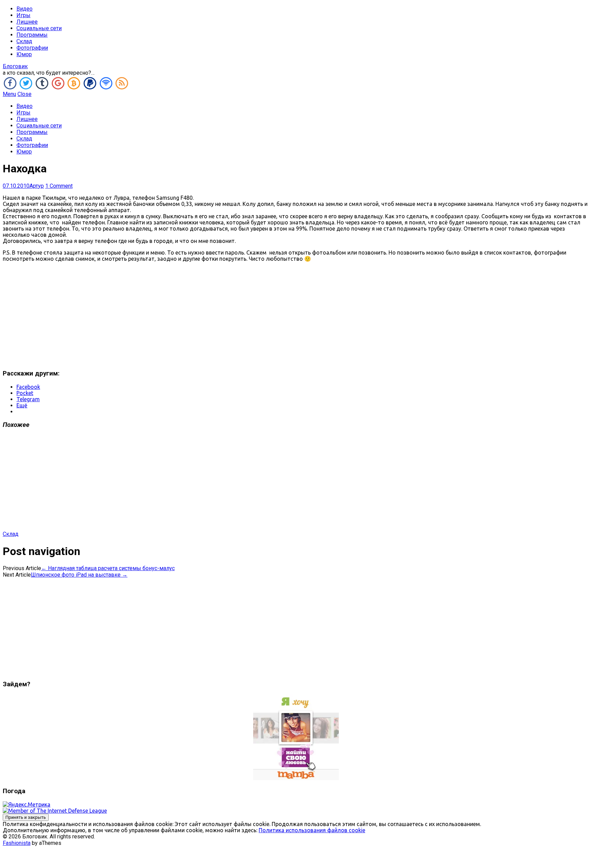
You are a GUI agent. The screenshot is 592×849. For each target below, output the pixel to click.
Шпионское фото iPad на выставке (79, 574)
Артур (36, 186)
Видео (24, 8)
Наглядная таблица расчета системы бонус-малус (108, 568)
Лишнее (27, 22)
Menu (9, 94)
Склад (24, 41)
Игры (23, 15)
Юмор (24, 54)
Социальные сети (39, 28)
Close (24, 94)
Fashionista (16, 843)
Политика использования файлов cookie (312, 830)
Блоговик (15, 66)
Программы (32, 35)
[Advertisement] (296, 316)
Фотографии (32, 48)
